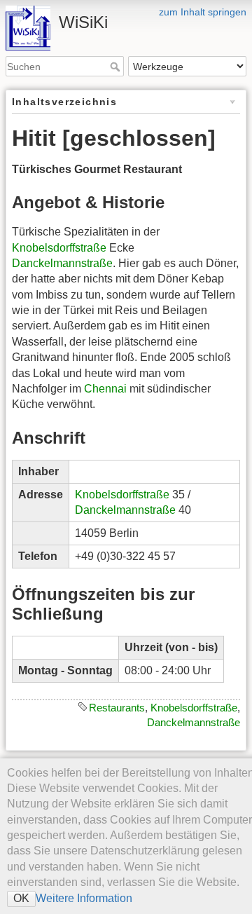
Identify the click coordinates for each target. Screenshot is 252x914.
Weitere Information (84, 898)
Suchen (116, 66)
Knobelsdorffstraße (59, 248)
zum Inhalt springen (202, 12)
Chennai (105, 389)
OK (21, 898)
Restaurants (117, 708)
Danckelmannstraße (62, 263)
